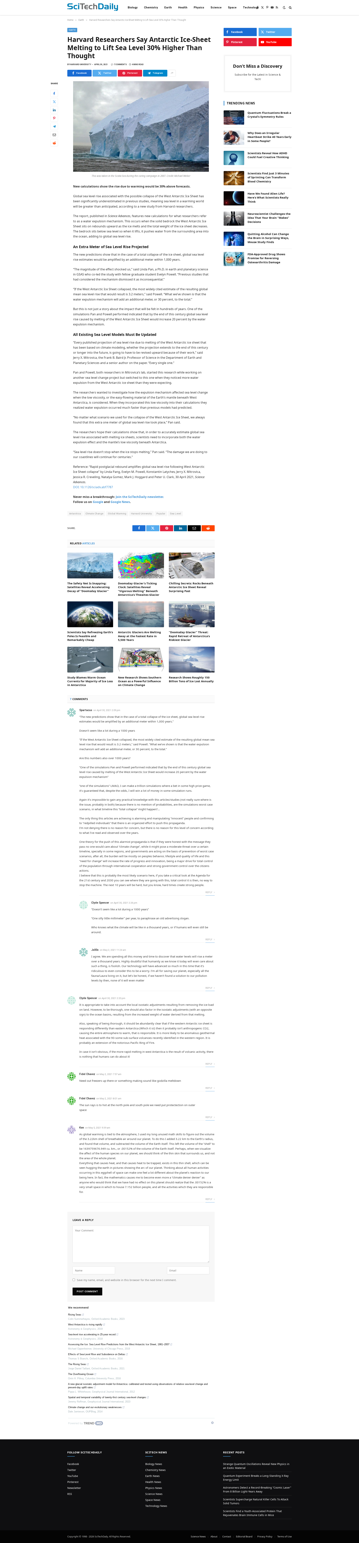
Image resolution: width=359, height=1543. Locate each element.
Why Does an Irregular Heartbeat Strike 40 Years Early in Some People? (270, 137)
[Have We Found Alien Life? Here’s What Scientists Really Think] (234, 198)
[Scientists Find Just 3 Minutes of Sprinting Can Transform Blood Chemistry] (234, 178)
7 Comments (120, 64)
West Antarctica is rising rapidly (85, 1324)
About (214, 1536)
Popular (161, 513)
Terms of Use (284, 1536)
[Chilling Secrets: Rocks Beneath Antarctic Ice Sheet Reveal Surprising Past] (192, 565)
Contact (226, 1536)
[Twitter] (54, 101)
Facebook (73, 1464)
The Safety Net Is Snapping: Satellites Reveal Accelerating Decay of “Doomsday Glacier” (88, 587)
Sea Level (175, 513)
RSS (69, 1494)
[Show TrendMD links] (212, 1422)
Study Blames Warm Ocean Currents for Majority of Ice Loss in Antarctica (90, 681)
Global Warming (117, 513)
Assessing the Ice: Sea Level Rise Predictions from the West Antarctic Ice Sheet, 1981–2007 (118, 1344)
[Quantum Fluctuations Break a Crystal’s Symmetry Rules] (234, 117)
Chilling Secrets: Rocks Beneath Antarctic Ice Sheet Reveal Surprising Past (191, 587)
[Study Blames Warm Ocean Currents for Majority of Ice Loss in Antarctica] (90, 660)
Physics (199, 7)
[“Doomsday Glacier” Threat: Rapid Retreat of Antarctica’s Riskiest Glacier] (192, 614)
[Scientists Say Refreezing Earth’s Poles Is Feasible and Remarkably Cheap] (90, 614)
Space (232, 7)
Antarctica (75, 513)
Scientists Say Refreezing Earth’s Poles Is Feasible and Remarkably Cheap (90, 636)
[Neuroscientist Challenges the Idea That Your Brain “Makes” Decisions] (234, 218)
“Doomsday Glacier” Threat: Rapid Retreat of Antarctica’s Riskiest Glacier (189, 636)
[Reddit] (54, 142)
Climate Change (94, 513)
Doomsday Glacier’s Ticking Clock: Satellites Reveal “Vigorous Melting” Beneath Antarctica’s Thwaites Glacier (138, 589)
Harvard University (141, 513)
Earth (168, 7)
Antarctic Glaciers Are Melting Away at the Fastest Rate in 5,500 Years (139, 636)
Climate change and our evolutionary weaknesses (95, 1407)
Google (98, 502)
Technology (251, 7)
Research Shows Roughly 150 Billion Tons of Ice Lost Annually (191, 679)
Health (182, 7)
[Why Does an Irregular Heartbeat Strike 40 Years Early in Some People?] (234, 138)
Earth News (152, 1476)
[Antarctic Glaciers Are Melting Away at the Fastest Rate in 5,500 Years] (141, 614)
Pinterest (73, 1482)
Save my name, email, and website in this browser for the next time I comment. (127, 1280)
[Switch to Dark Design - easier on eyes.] (284, 7)
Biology (133, 7)
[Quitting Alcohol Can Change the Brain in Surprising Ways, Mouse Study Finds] (234, 239)
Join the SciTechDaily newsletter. (140, 497)
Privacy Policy (264, 1536)
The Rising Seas (77, 1364)
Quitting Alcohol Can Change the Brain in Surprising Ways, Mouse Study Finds (268, 238)
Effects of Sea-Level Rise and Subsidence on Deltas (96, 1354)
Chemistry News (155, 1470)
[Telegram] (54, 126)
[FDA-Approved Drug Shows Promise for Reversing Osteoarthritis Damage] (234, 259)
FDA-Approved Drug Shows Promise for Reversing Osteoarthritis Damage (266, 258)
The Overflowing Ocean (80, 1374)
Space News (152, 1500)
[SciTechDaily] (92, 7)
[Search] (290, 7)
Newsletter (74, 1488)
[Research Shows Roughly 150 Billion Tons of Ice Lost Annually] (192, 660)
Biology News (153, 1464)
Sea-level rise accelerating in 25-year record (92, 1334)
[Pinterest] (54, 118)
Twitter (71, 1470)
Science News (153, 1494)
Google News (120, 502)
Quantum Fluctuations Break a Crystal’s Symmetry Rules (269, 114)
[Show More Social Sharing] (172, 73)
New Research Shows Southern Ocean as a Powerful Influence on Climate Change (139, 681)
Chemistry (151, 7)
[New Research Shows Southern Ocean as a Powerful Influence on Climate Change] (141, 660)
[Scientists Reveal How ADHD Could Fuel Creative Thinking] (234, 158)
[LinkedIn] (54, 109)
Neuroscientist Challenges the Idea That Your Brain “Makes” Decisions (269, 218)
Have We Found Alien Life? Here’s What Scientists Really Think (268, 197)
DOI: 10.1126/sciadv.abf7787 (93, 487)
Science (216, 7)
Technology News (156, 1506)
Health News (153, 1482)
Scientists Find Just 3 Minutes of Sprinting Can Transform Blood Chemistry (268, 177)
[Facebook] (54, 93)
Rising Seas (74, 1314)
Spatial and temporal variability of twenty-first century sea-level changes (107, 1397)
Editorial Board (244, 1536)
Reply (209, 892)
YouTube (72, 1476)
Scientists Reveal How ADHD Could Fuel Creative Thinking (268, 155)
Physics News (153, 1488)
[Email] (54, 134)
